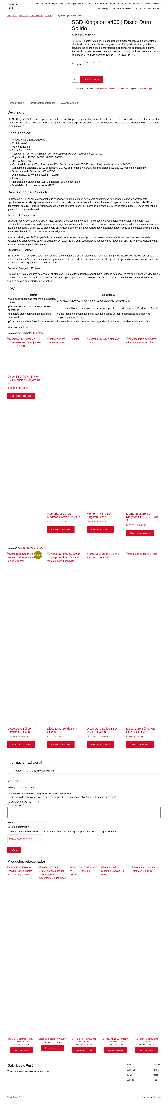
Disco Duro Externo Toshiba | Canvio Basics (21, 1040)
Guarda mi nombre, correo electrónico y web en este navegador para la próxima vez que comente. (63, 831)
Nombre (12, 822)
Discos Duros (23, 16)
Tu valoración (15, 805)
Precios (76, 64)
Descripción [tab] (17, 103)
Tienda (138, 9)
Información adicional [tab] (42, 103)
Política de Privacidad (151, 4)
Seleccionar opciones (21, 396)
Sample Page (103, 9)
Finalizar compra (49, 4)
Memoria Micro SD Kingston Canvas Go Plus (115, 1040)
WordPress (157, 1097)
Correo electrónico (18, 826)
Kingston (151, 89)
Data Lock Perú (20, 1065)
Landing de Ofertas (75, 4)
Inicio (62, 4)
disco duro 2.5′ (141, 89)
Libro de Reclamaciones (97, 4)
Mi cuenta (114, 4)
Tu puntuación (16, 801)
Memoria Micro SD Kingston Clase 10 (146, 1040)
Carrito (37, 4)
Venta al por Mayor (152, 9)
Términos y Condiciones (122, 9)
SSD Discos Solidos (36, 16)
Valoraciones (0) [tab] (70, 103)
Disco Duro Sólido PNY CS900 (53, 1039)
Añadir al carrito (91, 79)
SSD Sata (48, 16)
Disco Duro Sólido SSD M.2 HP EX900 (84, 1040)
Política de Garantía (130, 4)
